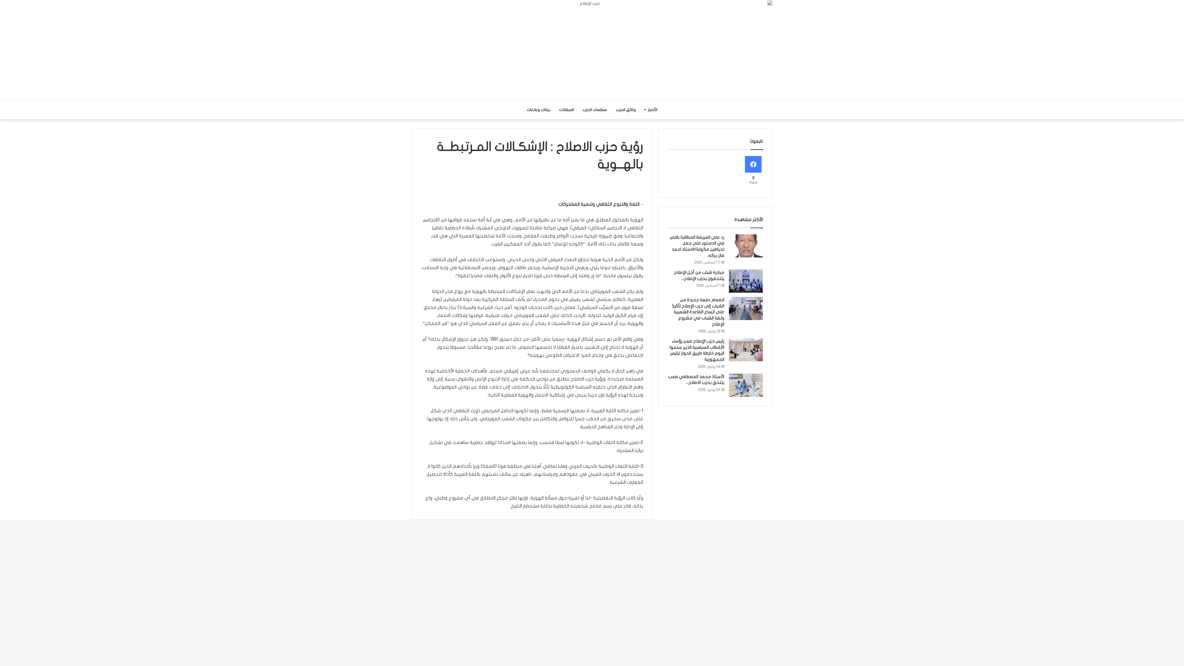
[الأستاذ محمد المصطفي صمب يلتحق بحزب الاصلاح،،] (746, 385)
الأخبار (652, 110)
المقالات (566, 110)
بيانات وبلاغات (538, 110)
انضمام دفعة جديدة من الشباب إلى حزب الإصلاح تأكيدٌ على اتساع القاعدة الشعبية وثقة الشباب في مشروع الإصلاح (698, 312)
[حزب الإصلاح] (592, 50)
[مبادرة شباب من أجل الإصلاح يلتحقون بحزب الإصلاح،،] (746, 281)
